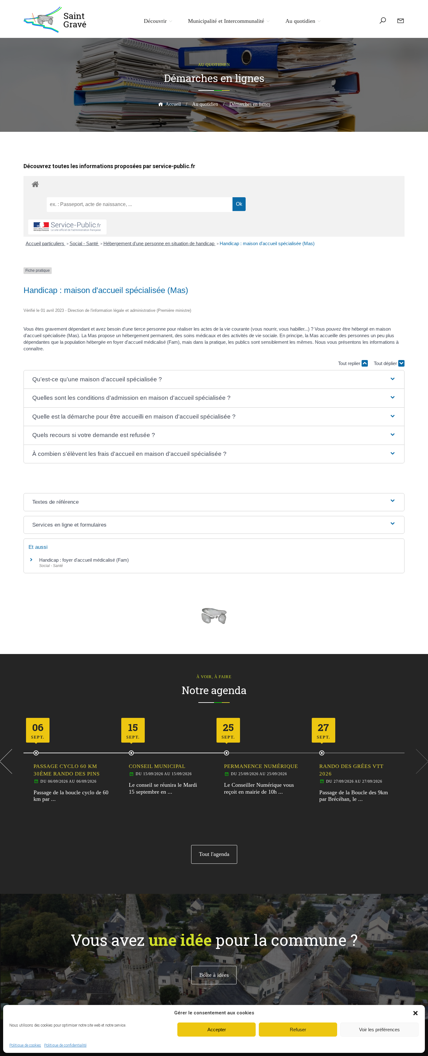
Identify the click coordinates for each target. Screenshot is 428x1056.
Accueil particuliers (45, 243)
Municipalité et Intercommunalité (226, 21)
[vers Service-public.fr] (67, 227)
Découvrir (155, 21)
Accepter (216, 1029)
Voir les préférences (379, 1029)
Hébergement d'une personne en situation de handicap (159, 243)
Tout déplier (386, 363)
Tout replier (350, 363)
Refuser (298, 1029)
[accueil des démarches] (214, 184)
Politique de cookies (25, 1045)
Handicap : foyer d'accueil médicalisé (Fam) (84, 560)
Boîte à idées (214, 975)
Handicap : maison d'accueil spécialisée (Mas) (267, 243)
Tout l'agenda (214, 854)
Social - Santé (84, 243)
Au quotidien (300, 21)
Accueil (173, 104)
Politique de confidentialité (65, 1045)
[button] (415, 1013)
